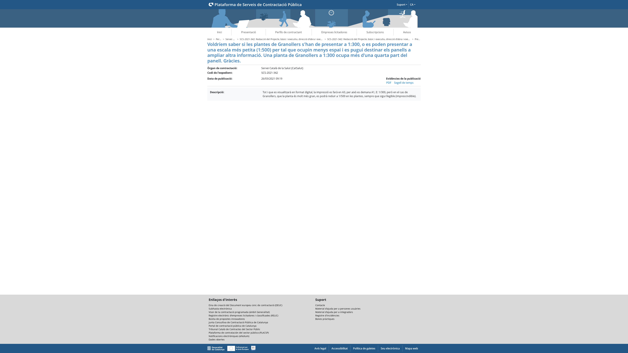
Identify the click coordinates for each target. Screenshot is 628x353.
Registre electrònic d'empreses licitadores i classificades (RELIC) (243, 315)
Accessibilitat (339, 348)
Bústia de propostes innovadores (227, 318)
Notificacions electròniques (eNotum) (229, 336)
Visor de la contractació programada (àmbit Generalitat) (239, 312)
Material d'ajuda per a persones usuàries (337, 308)
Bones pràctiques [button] (324, 318)
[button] (402, 4)
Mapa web (411, 348)
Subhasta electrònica (220, 308)
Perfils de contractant (288, 32)
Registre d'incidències (327, 315)
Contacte (320, 305)
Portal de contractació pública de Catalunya (232, 325)
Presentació (248, 32)
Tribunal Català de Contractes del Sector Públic (234, 329)
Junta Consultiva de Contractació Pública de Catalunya (238, 322)
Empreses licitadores (334, 32)
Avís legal (320, 348)
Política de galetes (364, 348)
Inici (219, 32)
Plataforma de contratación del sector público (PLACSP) (239, 332)
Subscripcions (375, 32)
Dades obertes (217, 339)
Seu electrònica (390, 348)
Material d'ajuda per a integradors (334, 312)
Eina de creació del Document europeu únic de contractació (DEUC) (245, 305)
